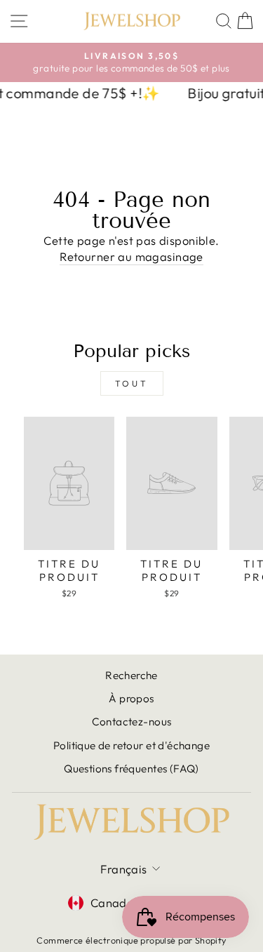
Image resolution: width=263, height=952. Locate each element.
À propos (131, 698)
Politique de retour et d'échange (131, 745)
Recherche (131, 675)
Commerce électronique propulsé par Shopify (131, 940)
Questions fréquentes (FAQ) (131, 768)
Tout (131, 383)
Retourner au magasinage (131, 256)
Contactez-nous (132, 721)
